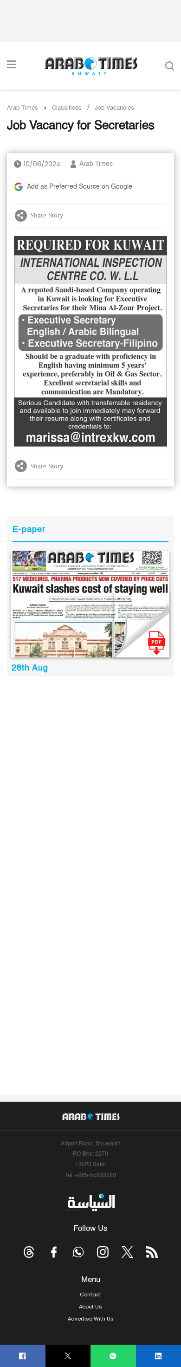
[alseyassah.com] (91, 1202)
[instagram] (103, 1252)
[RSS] (152, 1252)
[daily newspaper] (90, 604)
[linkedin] (158, 1356)
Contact (90, 1294)
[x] (127, 1252)
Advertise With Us (91, 1318)
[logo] (91, 66)
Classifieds (67, 108)
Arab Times (22, 108)
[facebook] (22, 1356)
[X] (68, 1356)
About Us (90, 1306)
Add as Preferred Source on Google (79, 187)
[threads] (29, 1252)
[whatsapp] (113, 1356)
